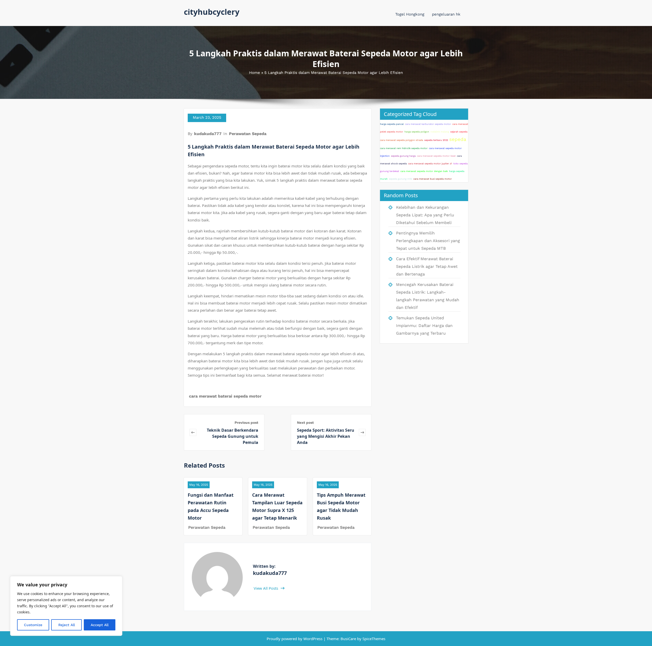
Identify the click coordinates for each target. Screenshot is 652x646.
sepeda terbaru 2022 (436, 140)
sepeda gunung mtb (400, 178)
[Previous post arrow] (193, 432)
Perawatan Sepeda (247, 133)
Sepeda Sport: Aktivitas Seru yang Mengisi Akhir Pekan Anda (325, 436)
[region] (66, 606)
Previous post (246, 422)
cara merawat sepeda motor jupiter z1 (430, 163)
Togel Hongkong (409, 14)
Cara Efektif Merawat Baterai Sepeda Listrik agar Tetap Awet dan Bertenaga (427, 266)
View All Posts (266, 588)
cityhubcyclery (211, 12)
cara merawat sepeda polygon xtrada (401, 140)
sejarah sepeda (458, 131)
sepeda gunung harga (403, 155)
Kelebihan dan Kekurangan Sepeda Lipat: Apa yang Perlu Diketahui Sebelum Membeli (425, 215)
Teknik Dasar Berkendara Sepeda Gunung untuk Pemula (232, 436)
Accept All (99, 625)
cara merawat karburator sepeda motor (428, 124)
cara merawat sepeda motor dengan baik (424, 171)
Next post (305, 422)
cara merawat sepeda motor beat (436, 155)
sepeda (457, 139)
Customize (33, 625)
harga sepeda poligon (416, 131)
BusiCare (349, 638)
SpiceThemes (373, 638)
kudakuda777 (208, 133)
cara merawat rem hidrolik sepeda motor (404, 148)
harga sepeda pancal (392, 124)
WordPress (312, 638)
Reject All (66, 625)
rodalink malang (439, 131)
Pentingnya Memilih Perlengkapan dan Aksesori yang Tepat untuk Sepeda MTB (428, 241)
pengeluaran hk (446, 14)
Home (254, 72)
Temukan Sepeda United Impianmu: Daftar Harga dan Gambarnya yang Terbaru (424, 325)
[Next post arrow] (362, 432)
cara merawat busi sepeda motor (432, 178)
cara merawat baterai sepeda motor (225, 396)
